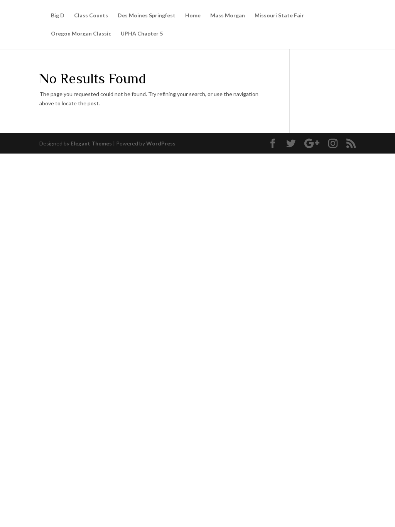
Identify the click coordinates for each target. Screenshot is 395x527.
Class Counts (91, 16)
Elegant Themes (91, 143)
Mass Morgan (227, 16)
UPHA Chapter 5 (142, 34)
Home (193, 16)
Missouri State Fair (279, 16)
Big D (57, 16)
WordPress (161, 143)
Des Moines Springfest (147, 16)
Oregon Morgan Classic (81, 34)
